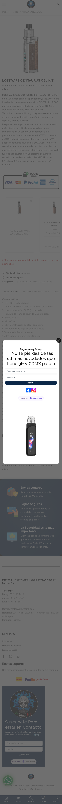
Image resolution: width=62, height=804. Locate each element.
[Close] (58, 340)
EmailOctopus (37, 398)
